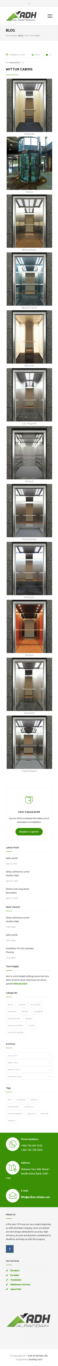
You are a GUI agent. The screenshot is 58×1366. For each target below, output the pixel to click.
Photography (15, 1114)
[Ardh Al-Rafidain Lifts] (27, 16)
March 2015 (29, 1070)
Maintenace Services (20, 1284)
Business (21, 1100)
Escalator (14, 1275)
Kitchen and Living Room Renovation (17, 891)
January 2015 (29, 1077)
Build (11, 1005)
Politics (31, 1114)
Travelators (15, 1280)
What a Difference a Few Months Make (18, 874)
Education (13, 1107)
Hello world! (11, 858)
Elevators (14, 1270)
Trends (11, 1121)
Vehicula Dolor (20, 983)
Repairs (29, 1019)
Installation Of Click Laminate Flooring (20, 950)
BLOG (10, 30)
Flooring (36, 1005)
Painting (12, 1012)
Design (22, 1005)
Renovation (14, 1019)
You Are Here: (12, 35)
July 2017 (29, 1056)
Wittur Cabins (19, 69)
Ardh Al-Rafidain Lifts (38, 1356)
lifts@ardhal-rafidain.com (35, 1197)
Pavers (25, 1012)
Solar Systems (15, 1026)
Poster (44, 1114)
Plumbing (38, 1012)
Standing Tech (35, 1359)
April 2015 (29, 1063)
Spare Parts (15, 1289)
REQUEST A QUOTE (29, 832)
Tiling (31, 1026)
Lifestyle (29, 1107)
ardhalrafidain (15, 62)
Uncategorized (16, 1033)
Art (10, 1100)
